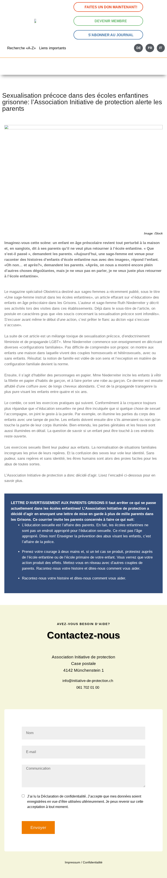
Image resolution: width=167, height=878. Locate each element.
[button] (83, 69)
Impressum (72, 862)
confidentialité (75, 796)
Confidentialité (92, 862)
